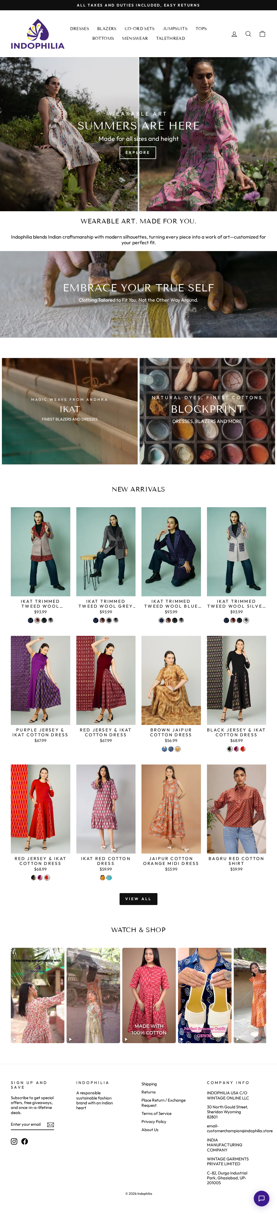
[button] (261, 1198)
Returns (148, 1092)
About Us (150, 1129)
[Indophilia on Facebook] (24, 1141)
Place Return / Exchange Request (163, 1103)
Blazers (107, 28)
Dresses (79, 28)
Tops (201, 28)
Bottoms (103, 38)
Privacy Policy (153, 1121)
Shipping (149, 1083)
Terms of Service (156, 1113)
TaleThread (170, 38)
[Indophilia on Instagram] (14, 1141)
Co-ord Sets (140, 28)
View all (138, 898)
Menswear (135, 38)
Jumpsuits (175, 28)
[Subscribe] (50, 1124)
